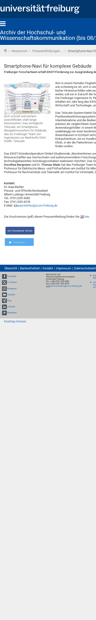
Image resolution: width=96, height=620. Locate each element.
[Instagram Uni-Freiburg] (4, 288)
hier (86, 216)
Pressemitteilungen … (47, 51)
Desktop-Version (15, 321)
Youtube (11, 294)
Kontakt (48, 268)
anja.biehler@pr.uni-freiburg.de (37, 205)
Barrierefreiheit (30, 268)
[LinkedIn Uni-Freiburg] (4, 306)
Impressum (63, 268)
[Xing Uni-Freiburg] (4, 300)
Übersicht (10, 268)
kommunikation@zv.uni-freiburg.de (66, 286)
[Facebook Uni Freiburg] (4, 276)
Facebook (12, 276)
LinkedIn (11, 306)
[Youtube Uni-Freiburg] (4, 294)
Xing (9, 300)
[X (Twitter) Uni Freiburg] (4, 282)
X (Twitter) (12, 282)
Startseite (5, 50)
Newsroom (19, 51)
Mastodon (12, 313)
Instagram (12, 288)
